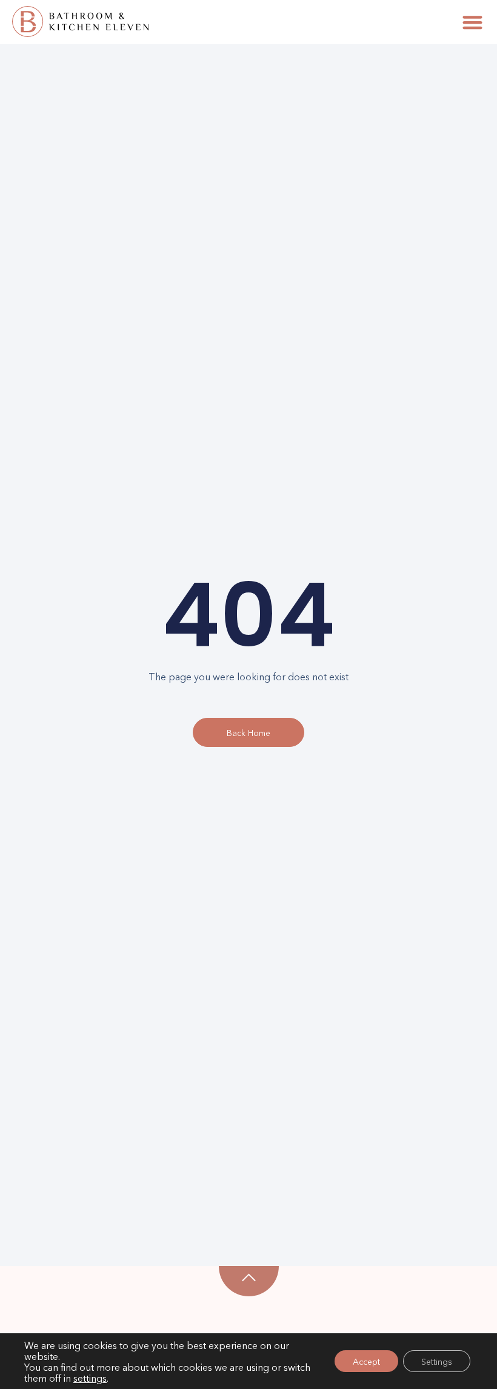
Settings (436, 1361)
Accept (366, 1361)
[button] (472, 22)
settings (90, 1377)
